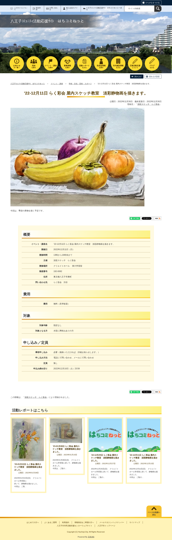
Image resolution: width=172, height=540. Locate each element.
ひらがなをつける (153, 3)
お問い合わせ (53, 8)
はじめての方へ (33, 522)
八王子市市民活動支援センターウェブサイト (74, 526)
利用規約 (65, 522)
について (135, 66)
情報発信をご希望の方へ (84, 522)
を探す (33, 66)
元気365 (91, 537)
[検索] (158, 8)
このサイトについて (20, 8)
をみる (84, 66)
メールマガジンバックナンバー (111, 522)
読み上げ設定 (154, 76)
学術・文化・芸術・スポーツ (80, 84)
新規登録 (38, 8)
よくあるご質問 (50, 522)
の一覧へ (16, 66)
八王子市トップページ (106, 526)
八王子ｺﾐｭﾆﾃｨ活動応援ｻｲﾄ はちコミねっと (27, 84)
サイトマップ (134, 522)
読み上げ (138, 76)
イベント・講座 (57, 84)
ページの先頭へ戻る (154, 513)
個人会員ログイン (72, 8)
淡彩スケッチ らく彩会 (148, 104)
